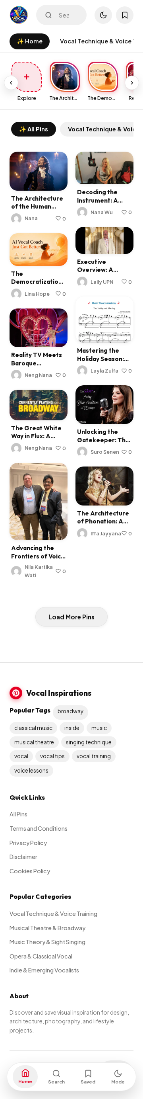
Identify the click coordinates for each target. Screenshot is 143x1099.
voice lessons (31, 770)
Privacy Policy (28, 842)
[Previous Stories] (11, 83)
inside (71, 727)
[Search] (48, 15)
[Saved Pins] (124, 15)
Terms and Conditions (39, 828)
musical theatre (34, 742)
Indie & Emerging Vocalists (44, 970)
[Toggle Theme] (103, 15)
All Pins (18, 814)
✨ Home (30, 41)
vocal (21, 756)
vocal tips (52, 756)
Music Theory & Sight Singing (47, 941)
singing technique (89, 742)
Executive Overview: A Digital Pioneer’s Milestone (101, 274)
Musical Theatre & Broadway (47, 927)
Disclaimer (23, 856)
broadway (70, 711)
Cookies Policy (30, 871)
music (99, 727)
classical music (33, 727)
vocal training (94, 756)
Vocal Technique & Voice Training (53, 913)
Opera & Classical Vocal (41, 956)
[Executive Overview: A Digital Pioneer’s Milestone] (104, 240)
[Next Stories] (132, 83)
